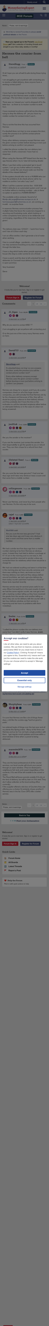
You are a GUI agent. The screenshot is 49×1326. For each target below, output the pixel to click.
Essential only (24, 680)
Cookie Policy (13, 652)
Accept (24, 672)
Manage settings (25, 686)
